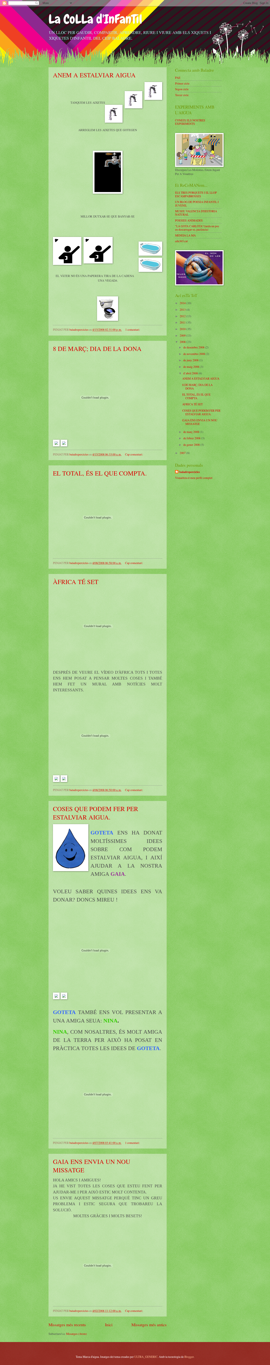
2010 (183, 329)
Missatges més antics (149, 1324)
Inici (108, 1324)
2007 (183, 453)
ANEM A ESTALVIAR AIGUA (94, 75)
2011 (183, 322)
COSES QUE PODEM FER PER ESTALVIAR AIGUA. (95, 812)
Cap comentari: (134, 454)
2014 (183, 303)
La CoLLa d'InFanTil (95, 19)
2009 (183, 335)
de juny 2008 (191, 360)
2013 (183, 310)
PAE (177, 78)
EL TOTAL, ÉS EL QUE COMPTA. (100, 473)
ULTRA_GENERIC (146, 1357)
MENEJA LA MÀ (185, 235)
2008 (183, 342)
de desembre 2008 (194, 347)
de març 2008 (191, 432)
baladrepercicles (189, 472)
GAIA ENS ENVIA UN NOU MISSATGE (199, 422)
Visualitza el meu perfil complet (193, 478)
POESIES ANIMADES (189, 220)
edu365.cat (181, 241)
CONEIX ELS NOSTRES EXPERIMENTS (190, 122)
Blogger (189, 1357)
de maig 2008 (191, 367)
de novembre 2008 (194, 354)
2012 (183, 316)
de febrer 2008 (192, 438)
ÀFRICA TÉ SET (75, 581)
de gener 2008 (191, 445)
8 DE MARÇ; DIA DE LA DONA (97, 348)
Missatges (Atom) (76, 1334)
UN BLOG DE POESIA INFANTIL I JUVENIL (197, 203)
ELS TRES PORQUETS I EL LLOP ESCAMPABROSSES (196, 194)
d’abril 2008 (190, 373)
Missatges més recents (67, 1324)
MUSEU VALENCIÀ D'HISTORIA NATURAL (196, 213)
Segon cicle (182, 89)
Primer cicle (182, 83)
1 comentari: (133, 330)
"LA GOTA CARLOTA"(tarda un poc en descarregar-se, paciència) (197, 228)
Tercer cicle (182, 95)
